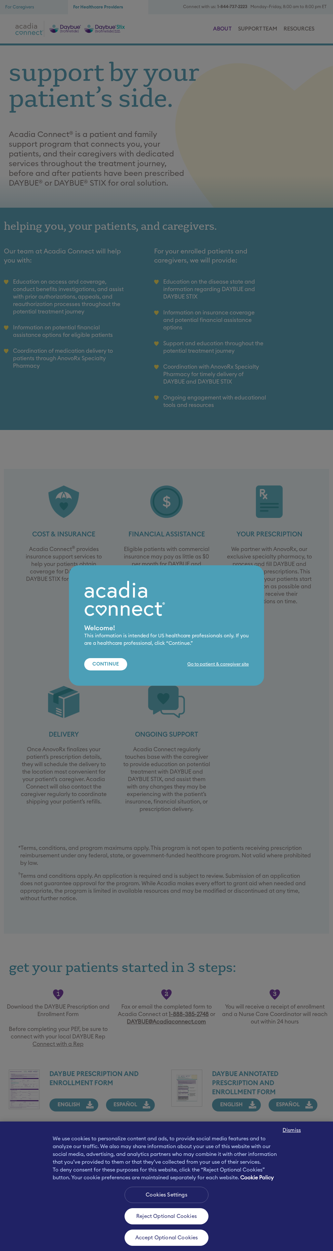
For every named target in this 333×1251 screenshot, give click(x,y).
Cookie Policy (257, 1177)
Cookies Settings (166, 1194)
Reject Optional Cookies (166, 1216)
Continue (105, 664)
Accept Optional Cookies (166, 1237)
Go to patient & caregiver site (218, 664)
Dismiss (292, 1130)
